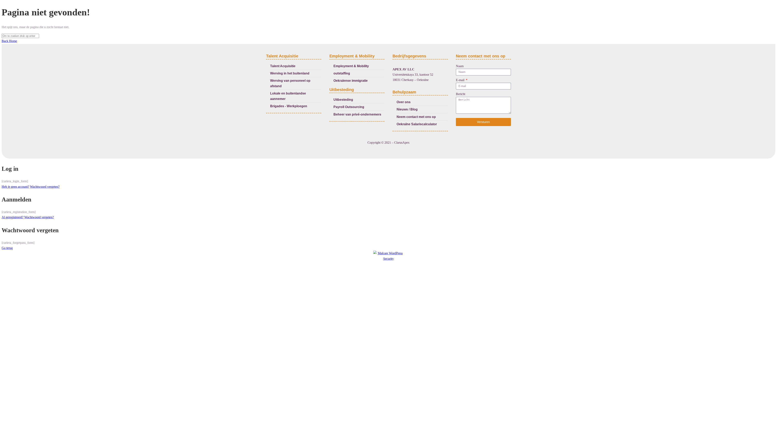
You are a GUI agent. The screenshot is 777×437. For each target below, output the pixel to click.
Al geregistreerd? (12, 217)
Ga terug (7, 248)
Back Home (9, 41)
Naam (460, 66)
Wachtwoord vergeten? (44, 186)
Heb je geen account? (15, 186)
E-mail (460, 80)
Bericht (460, 94)
